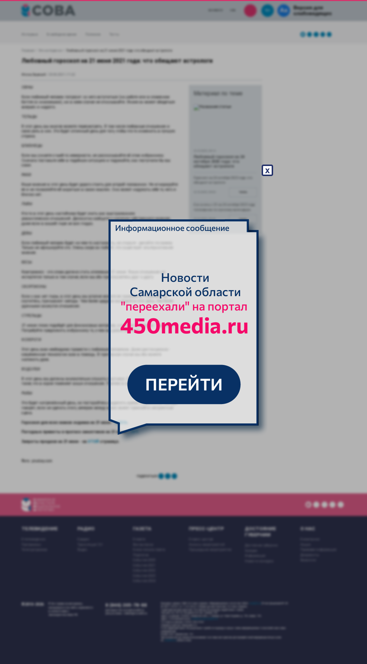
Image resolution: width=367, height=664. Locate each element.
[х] (183, 332)
